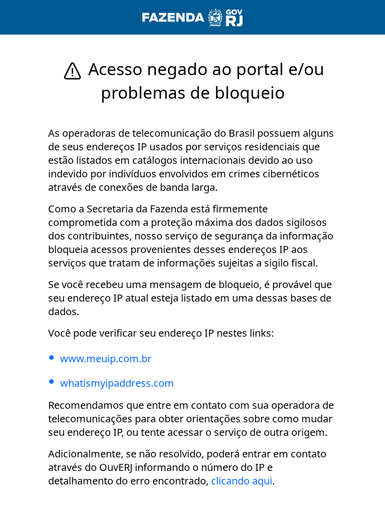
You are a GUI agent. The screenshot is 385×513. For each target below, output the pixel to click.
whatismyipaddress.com (117, 383)
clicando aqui (241, 480)
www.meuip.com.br (105, 358)
